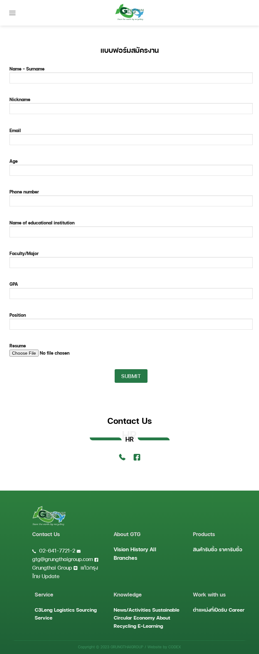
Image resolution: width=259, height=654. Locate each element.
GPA (13, 284)
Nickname (19, 99)
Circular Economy (134, 617)
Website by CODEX (164, 647)
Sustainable (165, 609)
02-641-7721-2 (57, 550)
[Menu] (12, 13)
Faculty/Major (24, 253)
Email (15, 130)
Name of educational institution (42, 222)
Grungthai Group (52, 567)
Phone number (24, 191)
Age (13, 161)
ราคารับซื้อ (230, 549)
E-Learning (150, 625)
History (139, 549)
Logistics (64, 609)
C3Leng (43, 609)
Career (236, 609)
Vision (121, 549)
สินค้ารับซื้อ (205, 549)
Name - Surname (27, 68)
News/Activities (132, 609)
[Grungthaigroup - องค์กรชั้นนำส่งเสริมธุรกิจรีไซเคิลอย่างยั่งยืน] (129, 12)
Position (17, 315)
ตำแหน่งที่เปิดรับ (210, 609)
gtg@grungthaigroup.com (62, 559)
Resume (17, 345)
